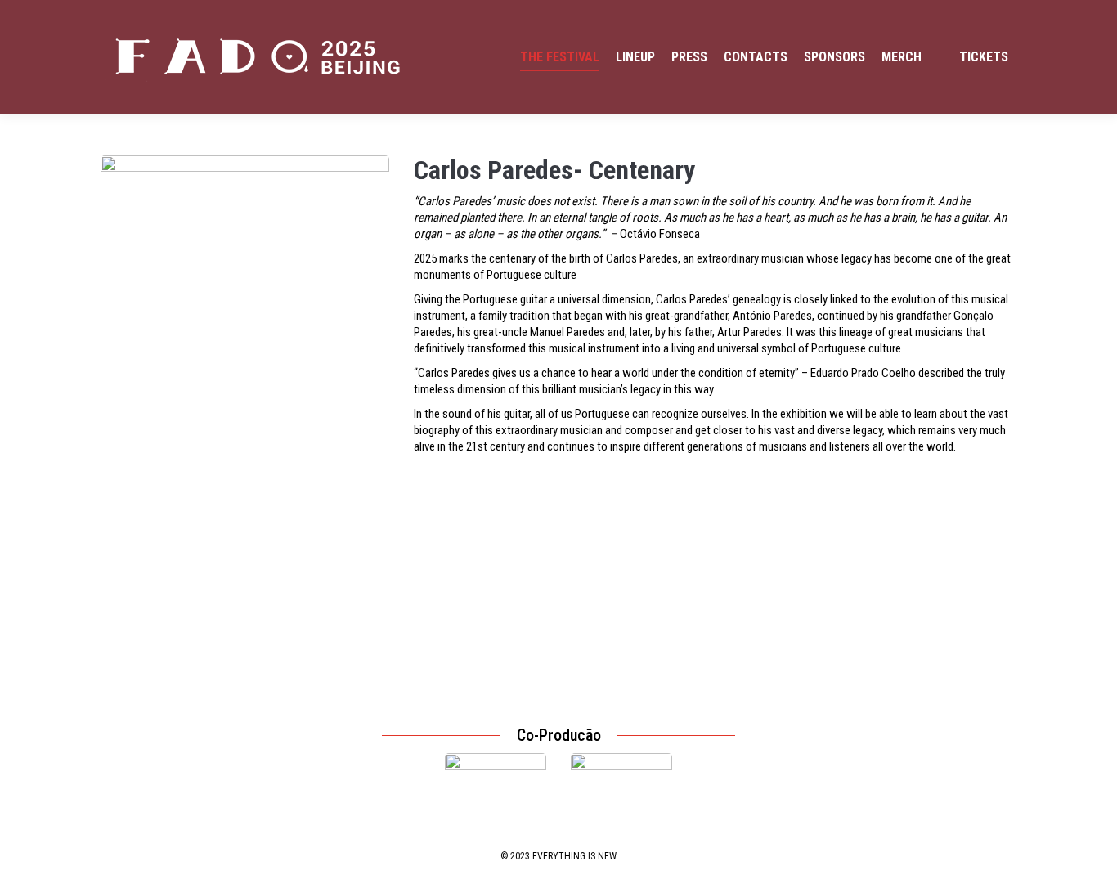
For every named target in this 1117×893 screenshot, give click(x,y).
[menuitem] (560, 57)
